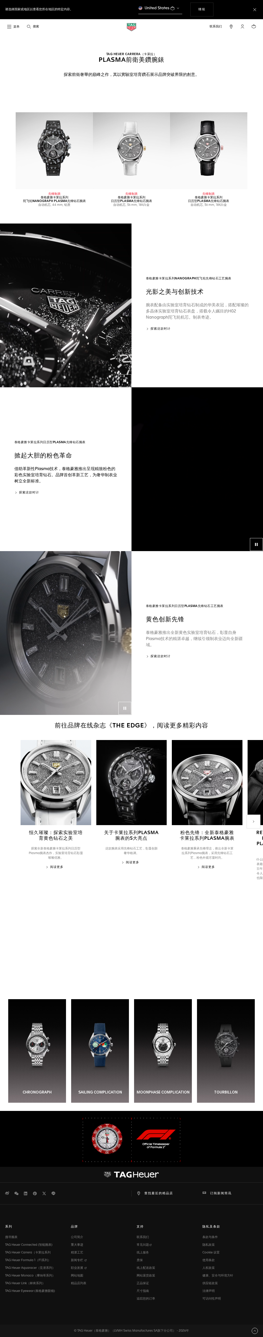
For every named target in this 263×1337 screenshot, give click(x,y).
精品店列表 (78, 1283)
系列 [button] (8, 1226)
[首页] (131, 26)
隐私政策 (208, 1245)
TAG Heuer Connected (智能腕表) (28, 1245)
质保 (140, 1260)
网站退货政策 (146, 1275)
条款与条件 (210, 1237)
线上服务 (143, 1252)
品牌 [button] (74, 1226)
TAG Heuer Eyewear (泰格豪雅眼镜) (30, 1291)
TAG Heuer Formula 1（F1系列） (28, 1260)
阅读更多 (56, 867)
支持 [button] (140, 1226)
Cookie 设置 (211, 1252)
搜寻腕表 (11, 1237)
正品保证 (143, 1283)
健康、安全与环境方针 (217, 1275)
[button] (242, 26)
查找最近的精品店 (158, 1193)
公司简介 (77, 1237)
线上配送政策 (146, 1268)
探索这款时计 (161, 328)
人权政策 (208, 1268)
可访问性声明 (211, 1298)
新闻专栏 (77, 1260)
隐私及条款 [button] (211, 1226)
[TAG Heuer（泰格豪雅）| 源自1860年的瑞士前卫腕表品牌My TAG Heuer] (131, 1174)
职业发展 (77, 1268)
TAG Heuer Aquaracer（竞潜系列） (30, 1268)
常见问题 (143, 1245)
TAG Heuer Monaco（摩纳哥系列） (30, 1275)
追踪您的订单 (146, 1298)
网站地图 (77, 1275)
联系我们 (143, 1237)
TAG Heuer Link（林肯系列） (25, 1283)
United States (157, 8)
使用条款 (208, 1260)
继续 (205, 9)
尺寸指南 (143, 1291)
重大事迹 (77, 1245)
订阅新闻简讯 (221, 1193)
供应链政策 (210, 1283)
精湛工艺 (77, 1252)
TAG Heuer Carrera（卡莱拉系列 (28, 1252)
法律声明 (208, 1291)
